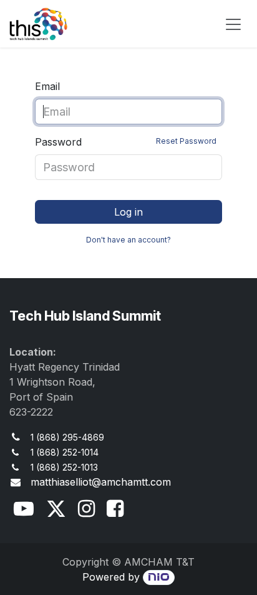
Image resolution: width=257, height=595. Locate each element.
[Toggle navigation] (233, 24)
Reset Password (186, 141)
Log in (128, 212)
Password (125, 142)
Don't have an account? (128, 239)
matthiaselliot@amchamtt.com (101, 482)
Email (47, 86)
